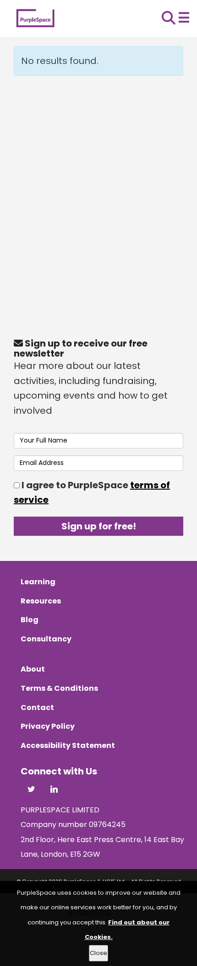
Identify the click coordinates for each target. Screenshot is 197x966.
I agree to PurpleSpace (92, 493)
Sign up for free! (98, 526)
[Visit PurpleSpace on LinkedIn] (54, 790)
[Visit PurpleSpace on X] (31, 790)
